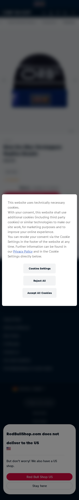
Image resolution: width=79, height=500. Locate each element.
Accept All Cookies (39, 293)
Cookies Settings (39, 268)
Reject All (39, 280)
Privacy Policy (23, 251)
